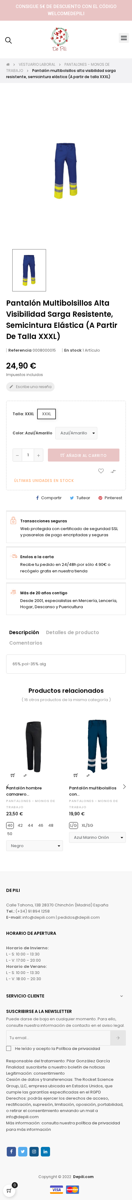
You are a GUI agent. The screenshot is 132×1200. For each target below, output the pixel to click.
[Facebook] (11, 1151)
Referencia (20, 350)
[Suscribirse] (118, 1038)
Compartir (51, 498)
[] (12, 775)
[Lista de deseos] (101, 471)
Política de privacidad (78, 1049)
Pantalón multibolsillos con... (92, 791)
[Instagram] (34, 1151)
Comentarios (25, 643)
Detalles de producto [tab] (72, 632)
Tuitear (83, 498)
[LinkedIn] (45, 1151)
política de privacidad (98, 1123)
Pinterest (113, 498)
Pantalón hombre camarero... (24, 791)
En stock (73, 350)
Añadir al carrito (86, 455)
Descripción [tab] (24, 632)
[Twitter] (22, 1151)
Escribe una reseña (30, 386)
